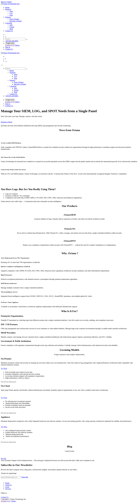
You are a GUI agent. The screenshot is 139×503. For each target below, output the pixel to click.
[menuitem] (7, 7)
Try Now (4, 368)
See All (3, 458)
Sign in (7, 47)
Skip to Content (6, 2)
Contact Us (9, 49)
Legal (7, 487)
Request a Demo (6, 122)
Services (8, 489)
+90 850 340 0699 (12, 41)
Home (7, 483)
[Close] (2, 65)
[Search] (26, 39)
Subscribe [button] (24, 477)
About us (8, 485)
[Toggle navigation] (6, 61)
